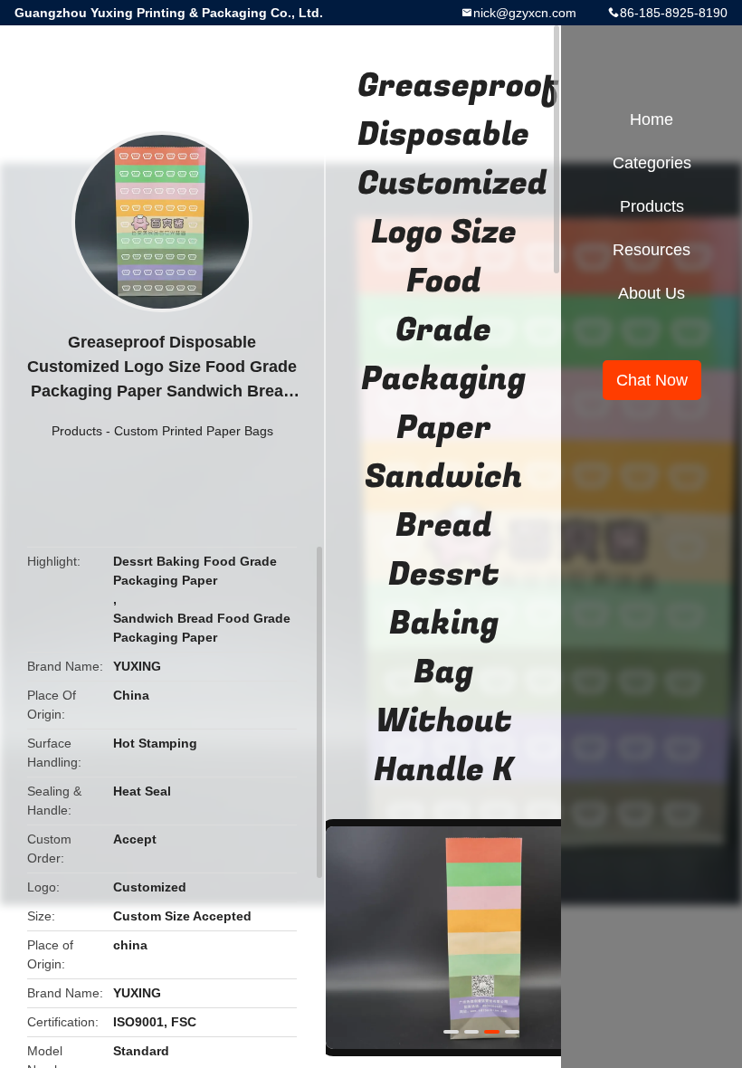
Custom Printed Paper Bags (193, 431)
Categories (652, 163)
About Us (651, 293)
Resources (651, 250)
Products (77, 431)
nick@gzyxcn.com (524, 12)
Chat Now (652, 380)
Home (651, 119)
